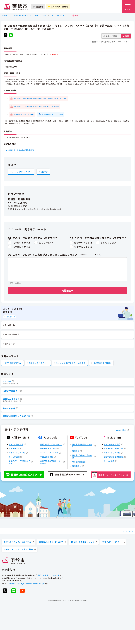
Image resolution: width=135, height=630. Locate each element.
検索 (127, 36)
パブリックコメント (22, 171)
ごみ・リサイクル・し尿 (58, 15)
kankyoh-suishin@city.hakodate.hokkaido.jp (39, 209)
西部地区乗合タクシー (38, 363)
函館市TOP (6, 15)
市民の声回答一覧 (11, 334)
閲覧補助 (39, 6)
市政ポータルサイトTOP (22, 15)
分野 (36, 15)
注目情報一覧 (9, 325)
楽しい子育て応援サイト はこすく (71, 363)
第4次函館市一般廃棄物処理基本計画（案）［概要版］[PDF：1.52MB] (40, 98)
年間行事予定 (9, 343)
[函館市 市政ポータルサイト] (15, 6)
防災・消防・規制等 (59, 6)
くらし (44, 15)
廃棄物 (44, 171)
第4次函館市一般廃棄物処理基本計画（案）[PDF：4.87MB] (36, 106)
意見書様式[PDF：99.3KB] (24, 114)
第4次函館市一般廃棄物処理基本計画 (20, 150)
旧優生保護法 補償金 (102, 363)
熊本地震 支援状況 (13, 363)
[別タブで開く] (6, 35)
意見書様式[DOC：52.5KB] (52, 114)
